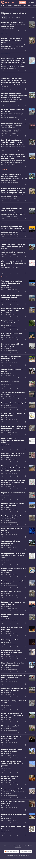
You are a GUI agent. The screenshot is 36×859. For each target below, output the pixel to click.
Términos (24, 845)
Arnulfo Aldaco (10, 28)
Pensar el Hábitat (6, 418)
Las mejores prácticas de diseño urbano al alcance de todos (12, 309)
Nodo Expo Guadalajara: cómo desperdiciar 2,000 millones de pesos (12, 40)
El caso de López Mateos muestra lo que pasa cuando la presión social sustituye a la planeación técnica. (13, 145)
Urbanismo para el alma (9, 640)
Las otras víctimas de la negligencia (14, 403)
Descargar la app (26, 851)
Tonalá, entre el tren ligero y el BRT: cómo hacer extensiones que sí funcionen (13, 247)
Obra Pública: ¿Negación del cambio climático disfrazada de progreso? (12, 764)
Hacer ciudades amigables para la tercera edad (13, 802)
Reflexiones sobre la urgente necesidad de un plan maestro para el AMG (13, 231)
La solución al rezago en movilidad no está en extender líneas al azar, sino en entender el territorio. (13, 251)
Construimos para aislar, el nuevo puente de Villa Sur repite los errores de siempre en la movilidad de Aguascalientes (13, 191)
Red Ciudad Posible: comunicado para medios (12, 110)
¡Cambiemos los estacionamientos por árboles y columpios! (13, 689)
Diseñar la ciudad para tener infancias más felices (11, 357)
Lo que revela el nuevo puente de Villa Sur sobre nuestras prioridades (13, 195)
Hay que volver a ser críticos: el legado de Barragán (12, 345)
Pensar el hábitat (6, 287)
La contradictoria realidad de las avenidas (12, 616)
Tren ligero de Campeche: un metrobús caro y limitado (11, 175)
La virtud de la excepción (10, 382)
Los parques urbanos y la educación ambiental (10, 322)
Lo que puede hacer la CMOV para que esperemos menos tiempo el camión (13, 556)
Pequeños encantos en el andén (12, 581)
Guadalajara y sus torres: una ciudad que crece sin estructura (12, 228)
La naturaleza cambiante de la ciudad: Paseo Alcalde (12, 750)
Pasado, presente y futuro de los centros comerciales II (12, 504)
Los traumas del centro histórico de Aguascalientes (13, 569)
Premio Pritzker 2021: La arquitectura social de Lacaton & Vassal (12, 441)
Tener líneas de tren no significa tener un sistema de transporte (13, 25)
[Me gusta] (2, 317)
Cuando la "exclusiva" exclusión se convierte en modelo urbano (11, 131)
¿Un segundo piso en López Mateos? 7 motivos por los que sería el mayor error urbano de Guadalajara (14, 95)
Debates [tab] (18, 18)
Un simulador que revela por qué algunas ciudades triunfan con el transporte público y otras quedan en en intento (13, 65)
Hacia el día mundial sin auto (11, 333)
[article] (18, 26)
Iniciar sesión (30, 2)
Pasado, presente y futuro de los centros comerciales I (12, 517)
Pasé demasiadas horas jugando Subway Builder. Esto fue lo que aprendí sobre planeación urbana (13, 60)
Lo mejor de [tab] (11, 18)
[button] (2, 5)
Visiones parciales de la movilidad (13, 392)
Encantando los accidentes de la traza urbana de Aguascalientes (12, 790)
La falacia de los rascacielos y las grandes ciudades (13, 603)
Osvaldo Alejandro (13, 182)
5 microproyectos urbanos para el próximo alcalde (13, 414)
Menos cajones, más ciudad (11, 591)
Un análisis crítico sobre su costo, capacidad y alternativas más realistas (14, 179)
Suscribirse (22, 2)
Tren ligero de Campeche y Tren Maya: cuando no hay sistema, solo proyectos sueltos (13, 156)
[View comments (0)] (11, 31)
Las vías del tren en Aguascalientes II (13, 815)
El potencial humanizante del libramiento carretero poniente (12, 714)
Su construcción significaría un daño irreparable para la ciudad (11, 100)
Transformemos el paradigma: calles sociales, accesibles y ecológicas (12, 283)
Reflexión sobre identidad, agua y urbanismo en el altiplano (11, 471)
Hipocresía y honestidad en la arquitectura (11, 628)
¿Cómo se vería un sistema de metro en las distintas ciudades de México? (13, 263)
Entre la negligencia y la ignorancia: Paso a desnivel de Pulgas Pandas (13, 427)
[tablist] (11, 17)
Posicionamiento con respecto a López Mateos (12, 114)
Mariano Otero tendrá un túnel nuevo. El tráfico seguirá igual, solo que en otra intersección (13, 45)
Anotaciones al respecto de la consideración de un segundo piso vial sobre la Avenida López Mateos (13, 80)
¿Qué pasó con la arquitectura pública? (12, 370)
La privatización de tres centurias (13, 493)
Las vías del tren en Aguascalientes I (13, 828)
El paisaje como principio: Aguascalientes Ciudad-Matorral (13, 467)
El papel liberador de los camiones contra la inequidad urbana (13, 664)
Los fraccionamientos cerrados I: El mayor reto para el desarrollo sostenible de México (13, 126)
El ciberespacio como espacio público (11, 529)
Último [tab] (4, 18)
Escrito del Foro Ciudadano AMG (10, 85)
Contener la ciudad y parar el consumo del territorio (11, 297)
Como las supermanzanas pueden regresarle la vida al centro (13, 454)
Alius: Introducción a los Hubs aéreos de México (12, 210)
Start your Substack (12, 851)
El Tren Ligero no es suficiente (12, 22)
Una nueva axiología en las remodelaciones (10, 542)
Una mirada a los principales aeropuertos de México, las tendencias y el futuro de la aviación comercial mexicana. (13, 213)
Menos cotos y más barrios (10, 726)
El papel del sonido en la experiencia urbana (9, 777)
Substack (9, 855)
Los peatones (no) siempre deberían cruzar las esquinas (11, 651)
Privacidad (17, 845)
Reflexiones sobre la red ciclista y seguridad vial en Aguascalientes (13, 481)
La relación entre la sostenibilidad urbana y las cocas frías (13, 676)
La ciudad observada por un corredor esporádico (11, 737)
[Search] (33, 17)
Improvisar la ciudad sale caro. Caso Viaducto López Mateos (12, 141)
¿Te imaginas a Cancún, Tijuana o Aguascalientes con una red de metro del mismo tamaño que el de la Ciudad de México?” (13, 268)
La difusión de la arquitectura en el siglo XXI (13, 702)
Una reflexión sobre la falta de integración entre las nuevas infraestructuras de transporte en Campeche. (13, 161)
